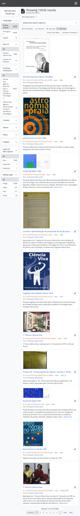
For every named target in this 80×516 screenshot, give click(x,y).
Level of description (8, 150)
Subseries (10, 164)
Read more (58, 187)
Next (71, 512)
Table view (62, 29)
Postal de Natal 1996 (32, 171)
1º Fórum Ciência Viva (32, 335)
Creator (6, 120)
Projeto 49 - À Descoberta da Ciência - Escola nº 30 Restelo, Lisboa (47, 372)
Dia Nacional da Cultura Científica (38, 77)
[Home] (4, 3)
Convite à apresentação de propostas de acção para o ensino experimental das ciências (47, 231)
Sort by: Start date (53, 32)
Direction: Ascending (70, 32)
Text (10, 192)
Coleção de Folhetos (10, 60)
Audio (10, 195)
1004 (65, 512)
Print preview (28, 29)
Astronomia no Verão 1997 (35, 449)
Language (7, 20)
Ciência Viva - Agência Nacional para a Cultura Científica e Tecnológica (10, 88)
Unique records (10, 26)
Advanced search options (34, 22)
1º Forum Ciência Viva (32, 487)
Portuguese (10, 32)
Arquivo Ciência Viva (10, 54)
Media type (8, 174)
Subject (6, 142)
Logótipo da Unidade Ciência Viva (38, 293)
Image (10, 184)
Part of (6, 44)
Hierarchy (40, 29)
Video (10, 188)
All (4, 49)
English (10, 38)
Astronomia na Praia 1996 (34, 138)
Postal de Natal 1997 (32, 401)
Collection (10, 168)
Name (5, 127)
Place (5, 134)
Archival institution (7, 69)
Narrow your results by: (10, 12)
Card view (51, 29)
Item (10, 160)
